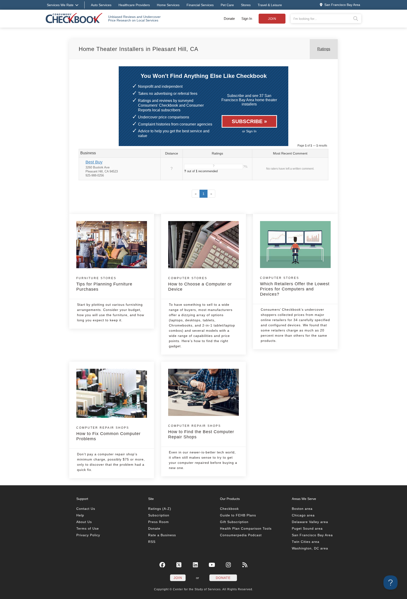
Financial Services (200, 5)
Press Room (158, 522)
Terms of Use (87, 528)
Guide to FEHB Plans (238, 515)
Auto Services (101, 5)
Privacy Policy (88, 535)
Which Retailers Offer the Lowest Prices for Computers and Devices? (295, 286)
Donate (229, 19)
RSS (151, 542)
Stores (246, 5)
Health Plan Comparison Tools (246, 528)
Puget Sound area (307, 528)
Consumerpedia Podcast (241, 535)
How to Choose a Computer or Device (200, 284)
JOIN (178, 578)
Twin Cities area (305, 542)
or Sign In (249, 131)
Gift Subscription (234, 522)
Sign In (246, 19)
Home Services (168, 5)
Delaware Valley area (310, 522)
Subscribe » (249, 121)
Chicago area (303, 515)
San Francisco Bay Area (312, 535)
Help (80, 515)
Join (272, 19)
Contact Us (85, 509)
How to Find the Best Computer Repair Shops (201, 431)
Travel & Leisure (270, 5)
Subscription (158, 515)
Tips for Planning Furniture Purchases (104, 284)
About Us (84, 522)
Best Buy (93, 162)
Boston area (302, 509)
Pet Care (227, 5)
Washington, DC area (310, 548)
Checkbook (229, 509)
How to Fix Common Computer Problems (108, 433)
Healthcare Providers (134, 5)
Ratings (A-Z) (159, 509)
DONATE (223, 578)
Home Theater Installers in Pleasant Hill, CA (138, 49)
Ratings (323, 49)
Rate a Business (162, 535)
